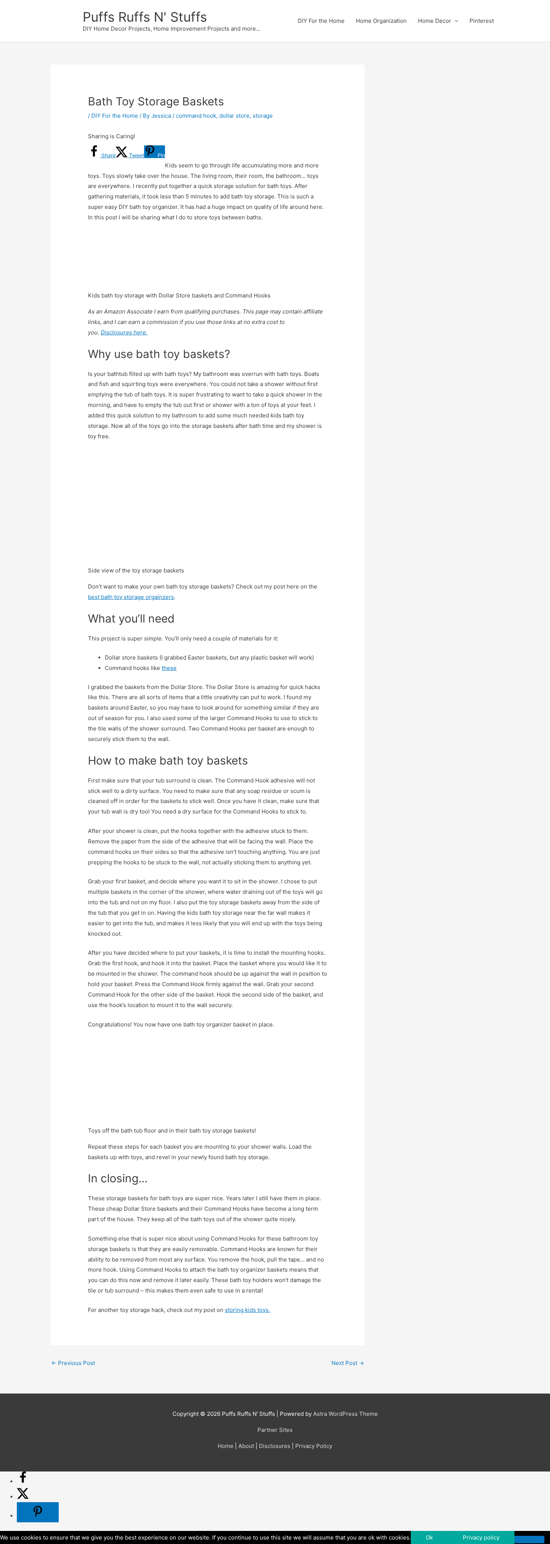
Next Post (347, 1363)
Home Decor (434, 20)
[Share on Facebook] (23, 1481)
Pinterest (482, 20)
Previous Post (73, 1363)
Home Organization (381, 20)
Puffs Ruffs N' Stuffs (145, 17)
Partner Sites (275, 1429)
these (169, 667)
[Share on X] (23, 1496)
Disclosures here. (124, 332)
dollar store (234, 115)
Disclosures (274, 1445)
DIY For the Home (321, 20)
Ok (429, 1537)
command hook (196, 115)
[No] (529, 1539)
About (246, 1445)
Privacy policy (481, 1537)
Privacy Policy (313, 1445)
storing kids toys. (247, 1309)
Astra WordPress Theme (345, 1413)
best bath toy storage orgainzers (131, 596)
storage (263, 115)
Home (225, 1445)
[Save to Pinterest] (38, 1512)
